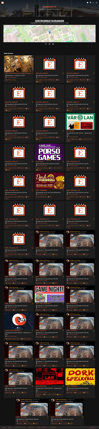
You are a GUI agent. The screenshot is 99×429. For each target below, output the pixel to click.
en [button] (93, 2)
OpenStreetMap (88, 41)
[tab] (46, 14)
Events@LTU (49, 7)
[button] (49, 32)
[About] (87, 2)
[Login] (96, 2)
